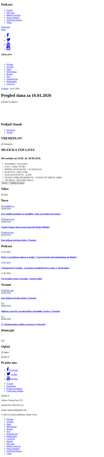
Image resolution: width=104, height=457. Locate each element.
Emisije (9, 10)
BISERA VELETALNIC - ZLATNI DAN (23, 169)
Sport (8, 69)
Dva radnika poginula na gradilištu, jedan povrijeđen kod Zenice (31, 214)
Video (9, 22)
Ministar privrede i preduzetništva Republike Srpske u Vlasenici (30, 311)
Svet (8, 76)
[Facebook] (7, 370)
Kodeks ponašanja (14, 388)
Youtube (14, 379)
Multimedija (11, 81)
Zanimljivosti (12, 79)
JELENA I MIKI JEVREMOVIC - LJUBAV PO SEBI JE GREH (33, 177)
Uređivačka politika (14, 391)
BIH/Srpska (11, 72)
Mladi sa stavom (13, 15)
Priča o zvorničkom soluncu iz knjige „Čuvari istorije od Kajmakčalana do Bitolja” (39, 257)
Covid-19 (10, 84)
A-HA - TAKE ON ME (15, 166)
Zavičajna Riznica (14, 20)
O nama (9, 383)
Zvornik (9, 67)
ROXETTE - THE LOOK (16, 172)
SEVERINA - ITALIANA (16, 164)
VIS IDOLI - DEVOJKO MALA (19, 180)
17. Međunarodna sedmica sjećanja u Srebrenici (23, 324)
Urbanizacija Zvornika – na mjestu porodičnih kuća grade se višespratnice (35, 268)
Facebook (13, 370)
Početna (9, 64)
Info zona (10, 13)
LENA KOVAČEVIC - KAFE (18, 175)
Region (9, 74)
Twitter (14, 374)
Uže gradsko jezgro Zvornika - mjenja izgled (21, 279)
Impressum (11, 386)
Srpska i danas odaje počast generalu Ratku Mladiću (25, 227)
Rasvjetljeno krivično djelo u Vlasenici (18, 240)
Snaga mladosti (13, 17)
